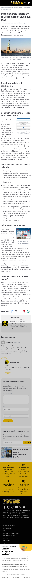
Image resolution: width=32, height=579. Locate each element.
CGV (4, 531)
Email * (5, 413)
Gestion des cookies (9, 535)
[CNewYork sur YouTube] (16, 507)
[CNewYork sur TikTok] (12, 507)
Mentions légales (8, 528)
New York (4, 7)
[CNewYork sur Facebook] (4, 507)
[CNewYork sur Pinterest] (24, 507)
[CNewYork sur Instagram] (8, 507)
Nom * (5, 406)
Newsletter (6, 538)
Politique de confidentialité (11, 533)
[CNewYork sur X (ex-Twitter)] (20, 507)
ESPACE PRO (6, 540)
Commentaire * (7, 394)
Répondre (4, 357)
